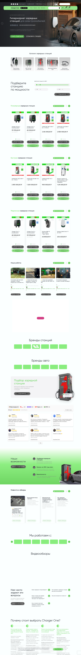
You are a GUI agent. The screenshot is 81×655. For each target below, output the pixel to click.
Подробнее (15, 294)
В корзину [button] (17, 145)
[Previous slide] (12, 542)
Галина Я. (13, 414)
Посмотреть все (59, 105)
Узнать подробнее (17, 36)
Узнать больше (16, 520)
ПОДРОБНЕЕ (18, 142)
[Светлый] (56, 4)
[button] (79, 23)
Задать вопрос (17, 603)
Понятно (58, 649)
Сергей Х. (58, 414)
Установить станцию (33, 36)
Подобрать (62, 94)
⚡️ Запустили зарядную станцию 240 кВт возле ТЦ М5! (47, 281)
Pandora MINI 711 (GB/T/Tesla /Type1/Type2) (46, 232)
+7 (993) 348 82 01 (38, 4)
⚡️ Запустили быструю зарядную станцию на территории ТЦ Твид (31, 281)
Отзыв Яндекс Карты (11, 425)
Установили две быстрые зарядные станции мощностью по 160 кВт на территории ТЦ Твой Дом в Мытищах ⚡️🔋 (17, 282)
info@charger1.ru (22, 4)
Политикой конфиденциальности (28, 650)
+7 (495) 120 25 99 (30, 4)
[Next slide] (69, 106)
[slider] (36, 84)
